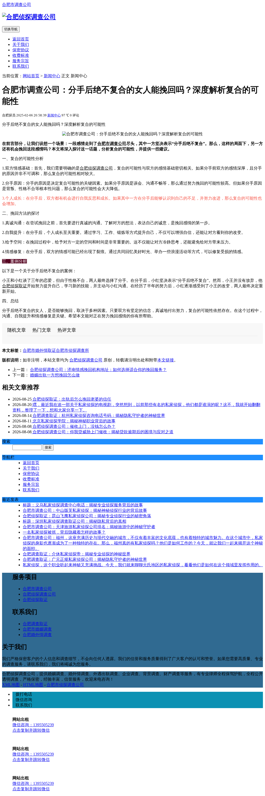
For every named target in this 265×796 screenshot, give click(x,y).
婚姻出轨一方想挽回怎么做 (55, 375)
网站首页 (31, 76)
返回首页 (20, 39)
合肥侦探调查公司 (96, 168)
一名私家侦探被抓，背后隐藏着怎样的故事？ (64, 532)
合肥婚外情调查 (37, 634)
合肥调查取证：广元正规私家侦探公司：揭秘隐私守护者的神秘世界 (85, 559)
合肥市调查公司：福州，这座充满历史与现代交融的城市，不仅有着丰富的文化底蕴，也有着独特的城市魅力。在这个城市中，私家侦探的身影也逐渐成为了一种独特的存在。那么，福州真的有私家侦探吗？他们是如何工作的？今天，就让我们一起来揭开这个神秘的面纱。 (143, 543)
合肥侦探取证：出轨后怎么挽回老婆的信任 (71, 399)
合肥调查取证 (35, 624)
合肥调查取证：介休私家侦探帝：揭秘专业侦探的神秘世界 (76, 554)
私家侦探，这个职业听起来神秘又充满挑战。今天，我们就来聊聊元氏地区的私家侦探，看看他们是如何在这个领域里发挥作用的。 (143, 565)
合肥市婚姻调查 (37, 629)
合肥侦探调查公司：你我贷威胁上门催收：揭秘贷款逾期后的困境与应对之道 (102, 432)
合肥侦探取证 (14, 286)
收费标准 (20, 55)
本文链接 (165, 360)
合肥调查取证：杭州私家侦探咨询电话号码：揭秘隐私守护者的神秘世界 (98, 415)
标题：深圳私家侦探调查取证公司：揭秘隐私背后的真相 (74, 521)
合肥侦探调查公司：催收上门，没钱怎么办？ (73, 426)
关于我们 (20, 44)
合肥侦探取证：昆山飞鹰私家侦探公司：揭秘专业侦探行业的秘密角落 (87, 516)
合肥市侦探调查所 (72, 350)
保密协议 (20, 50)
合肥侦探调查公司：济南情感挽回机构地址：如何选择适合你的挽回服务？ (98, 369)
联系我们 (20, 66)
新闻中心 (52, 76)
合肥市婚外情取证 (39, 350)
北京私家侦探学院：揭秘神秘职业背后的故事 (73, 421)
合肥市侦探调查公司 (65, 684)
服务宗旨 (20, 61)
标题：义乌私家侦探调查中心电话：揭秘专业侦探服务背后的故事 (83, 505)
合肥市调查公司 (16, 4)
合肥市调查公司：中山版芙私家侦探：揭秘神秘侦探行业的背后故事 (85, 510)
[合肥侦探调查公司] (29, 16)
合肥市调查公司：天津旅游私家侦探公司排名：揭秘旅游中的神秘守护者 (89, 527)
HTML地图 (33, 684)
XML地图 (11, 684)
